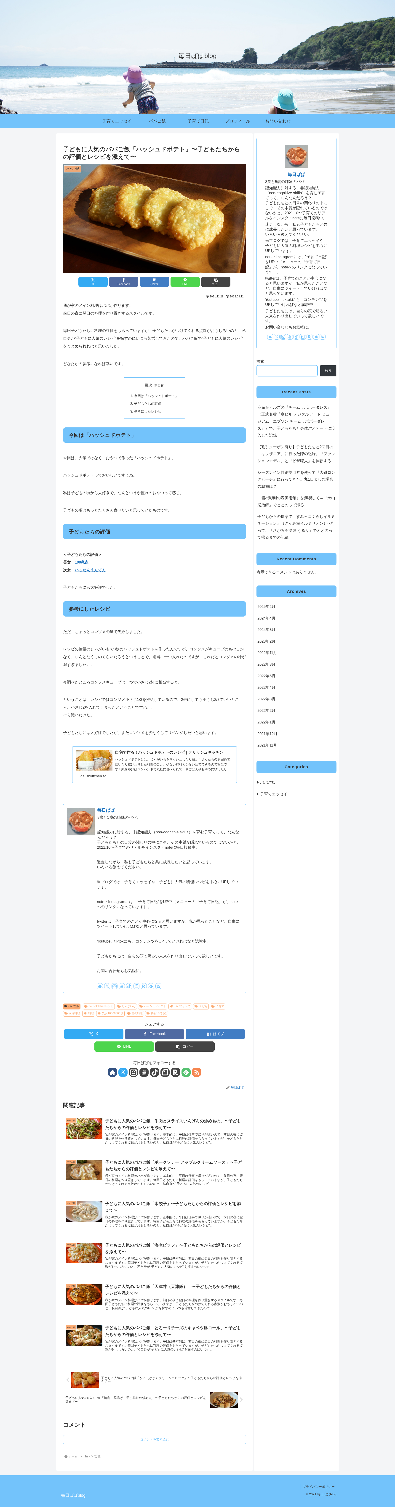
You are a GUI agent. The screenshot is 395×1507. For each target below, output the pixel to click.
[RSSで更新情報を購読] (158, 986)
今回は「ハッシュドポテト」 (156, 396)
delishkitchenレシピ (101, 1006)
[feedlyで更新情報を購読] (151, 986)
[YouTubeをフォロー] (122, 986)
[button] (215, 282)
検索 (260, 361)
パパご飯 (73, 1006)
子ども (203, 1006)
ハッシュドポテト (155, 1006)
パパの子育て (182, 1006)
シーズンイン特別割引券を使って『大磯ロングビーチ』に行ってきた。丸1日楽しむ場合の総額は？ (296, 479)
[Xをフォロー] (107, 986)
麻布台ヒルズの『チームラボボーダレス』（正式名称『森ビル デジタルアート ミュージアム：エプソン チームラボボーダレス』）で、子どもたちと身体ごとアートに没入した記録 (296, 421)
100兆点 (82, 562)
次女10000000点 (112, 1013)
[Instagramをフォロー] (114, 986)
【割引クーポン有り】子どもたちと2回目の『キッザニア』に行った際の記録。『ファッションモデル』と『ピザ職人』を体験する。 (296, 454)
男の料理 (137, 1013)
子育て (220, 1006)
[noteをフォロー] (136, 986)
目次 (148, 385)
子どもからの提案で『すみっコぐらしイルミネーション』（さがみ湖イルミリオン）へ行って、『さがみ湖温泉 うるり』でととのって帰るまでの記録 (296, 527)
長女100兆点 (159, 1013)
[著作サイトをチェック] (100, 986)
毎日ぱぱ (106, 810)
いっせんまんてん (90, 570)
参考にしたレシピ (147, 411)
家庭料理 (74, 1013)
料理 (91, 1013)
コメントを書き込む (154, 1439)
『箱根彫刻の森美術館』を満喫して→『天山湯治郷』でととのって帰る (296, 501)
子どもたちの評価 (147, 403)
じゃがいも (129, 1006)
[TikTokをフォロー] (129, 986)
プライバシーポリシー (319, 1486)
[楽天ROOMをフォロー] (144, 986)
